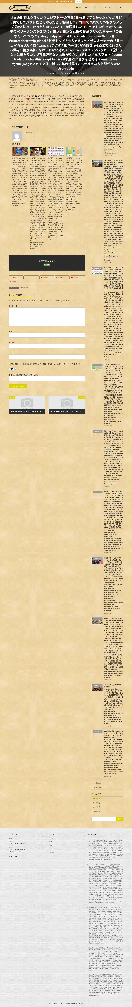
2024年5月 (96, 803)
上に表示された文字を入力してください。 (24, 375)
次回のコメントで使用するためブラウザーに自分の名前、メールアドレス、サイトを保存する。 (46, 364)
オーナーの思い (53, 849)
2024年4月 (96, 807)
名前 (11, 331)
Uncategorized (24, 155)
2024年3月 (96, 811)
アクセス (78, 1)
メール (12, 342)
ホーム (51, 838)
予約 (50, 845)
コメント (13, 306)
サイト (11, 353)
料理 (50, 842)
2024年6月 (96, 799)
